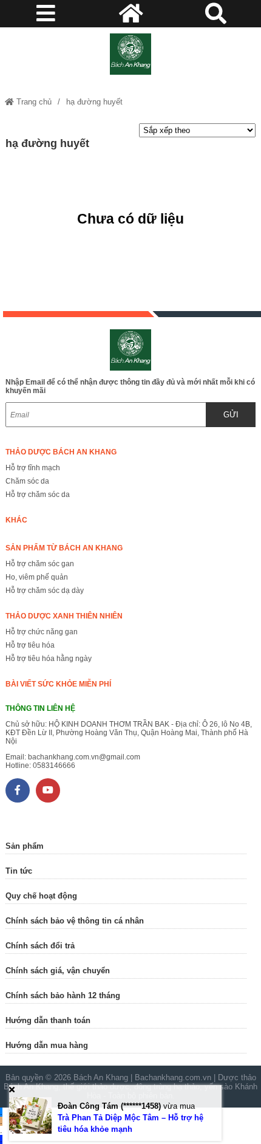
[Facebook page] (17, 790)
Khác (16, 520)
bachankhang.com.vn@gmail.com (84, 757)
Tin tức (18, 870)
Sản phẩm (24, 846)
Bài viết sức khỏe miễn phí (58, 684)
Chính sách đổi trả (40, 945)
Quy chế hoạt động (41, 895)
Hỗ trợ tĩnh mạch (32, 468)
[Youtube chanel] (48, 790)
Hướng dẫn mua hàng (46, 1045)
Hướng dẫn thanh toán (47, 1020)
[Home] (130, 54)
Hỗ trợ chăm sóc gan (39, 564)
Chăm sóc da (27, 481)
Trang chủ (33, 101)
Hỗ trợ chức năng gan (41, 632)
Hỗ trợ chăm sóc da (37, 494)
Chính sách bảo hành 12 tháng (62, 995)
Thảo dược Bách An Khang (61, 452)
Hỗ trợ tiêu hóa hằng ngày (48, 658)
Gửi (231, 414)
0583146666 (54, 765)
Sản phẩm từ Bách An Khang (64, 548)
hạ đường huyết (94, 101)
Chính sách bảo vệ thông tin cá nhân (74, 920)
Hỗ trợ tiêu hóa (30, 645)
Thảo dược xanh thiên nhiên (64, 616)
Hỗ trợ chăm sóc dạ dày (44, 590)
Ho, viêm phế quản (36, 577)
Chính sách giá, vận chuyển (57, 970)
